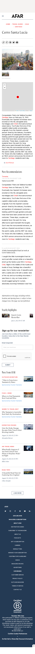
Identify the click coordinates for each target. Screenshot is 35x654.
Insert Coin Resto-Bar (16, 316)
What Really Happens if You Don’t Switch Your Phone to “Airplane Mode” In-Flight (11, 452)
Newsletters (17, 549)
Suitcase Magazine (17, 582)
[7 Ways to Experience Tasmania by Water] (28, 378)
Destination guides (17, 527)
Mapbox (31, 110)
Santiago (18, 26)
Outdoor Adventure (10, 377)
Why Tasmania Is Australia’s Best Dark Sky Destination (11, 413)
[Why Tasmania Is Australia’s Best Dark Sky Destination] (28, 410)
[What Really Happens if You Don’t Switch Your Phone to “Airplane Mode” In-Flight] (28, 448)
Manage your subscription (17, 552)
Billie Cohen (5, 461)
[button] (17, 97)
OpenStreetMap (22, 110)
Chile (27, 24)
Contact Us (18, 589)
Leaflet (17, 110)
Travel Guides (17, 24)
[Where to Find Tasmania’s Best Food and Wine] (28, 394)
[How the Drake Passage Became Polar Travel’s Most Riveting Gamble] (28, 426)
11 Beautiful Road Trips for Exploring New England (11, 474)
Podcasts (17, 538)
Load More (17, 493)
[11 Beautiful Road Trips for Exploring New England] (28, 471)
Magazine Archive (17, 563)
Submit (7, 365)
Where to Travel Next (10, 409)
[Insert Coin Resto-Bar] (5, 315)
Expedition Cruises (9, 425)
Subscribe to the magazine (17, 530)
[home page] (17, 16)
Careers (17, 545)
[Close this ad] (33, 645)
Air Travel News (8, 446)
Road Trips (6, 470)
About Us (17, 534)
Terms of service (17, 586)
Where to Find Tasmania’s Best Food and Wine (11, 397)
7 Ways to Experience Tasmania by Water (10, 381)
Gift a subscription (17, 541)
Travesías (5, 176)
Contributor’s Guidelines (17, 556)
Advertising (18, 567)
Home (8, 24)
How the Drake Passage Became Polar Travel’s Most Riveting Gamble (12, 430)
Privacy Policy (18, 578)
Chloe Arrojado (6, 481)
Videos (17, 560)
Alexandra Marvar (7, 438)
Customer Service (17, 575)
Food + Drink (7, 393)
